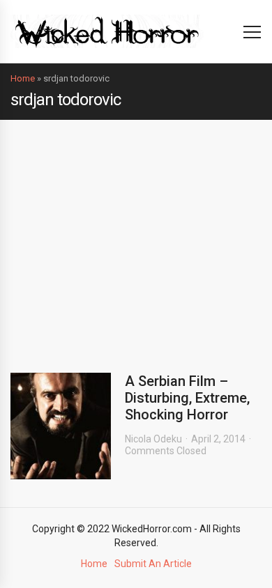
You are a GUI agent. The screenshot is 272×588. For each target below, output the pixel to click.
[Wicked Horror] (107, 31)
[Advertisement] (136, 236)
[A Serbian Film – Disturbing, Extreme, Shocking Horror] (60, 426)
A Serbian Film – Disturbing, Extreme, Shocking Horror (187, 398)
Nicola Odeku (153, 438)
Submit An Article (153, 563)
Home (22, 78)
